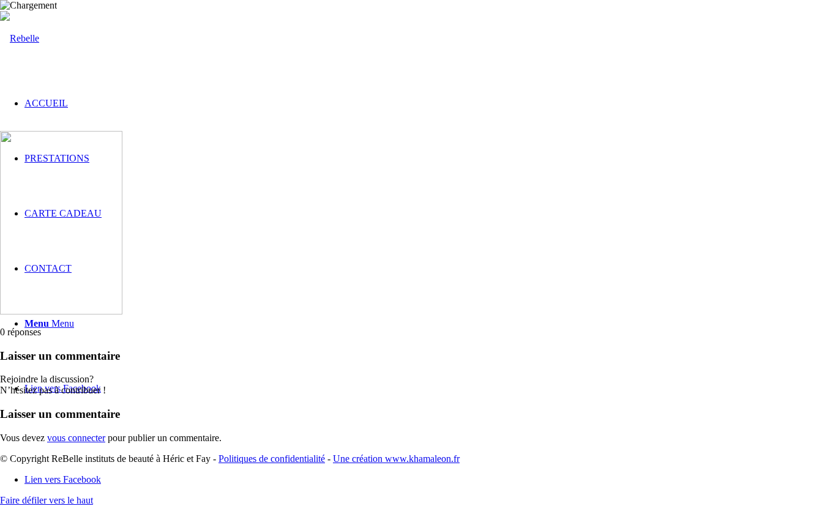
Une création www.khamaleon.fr (396, 458)
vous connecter (76, 438)
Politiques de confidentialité (271, 458)
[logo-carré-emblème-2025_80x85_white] (19, 38)
